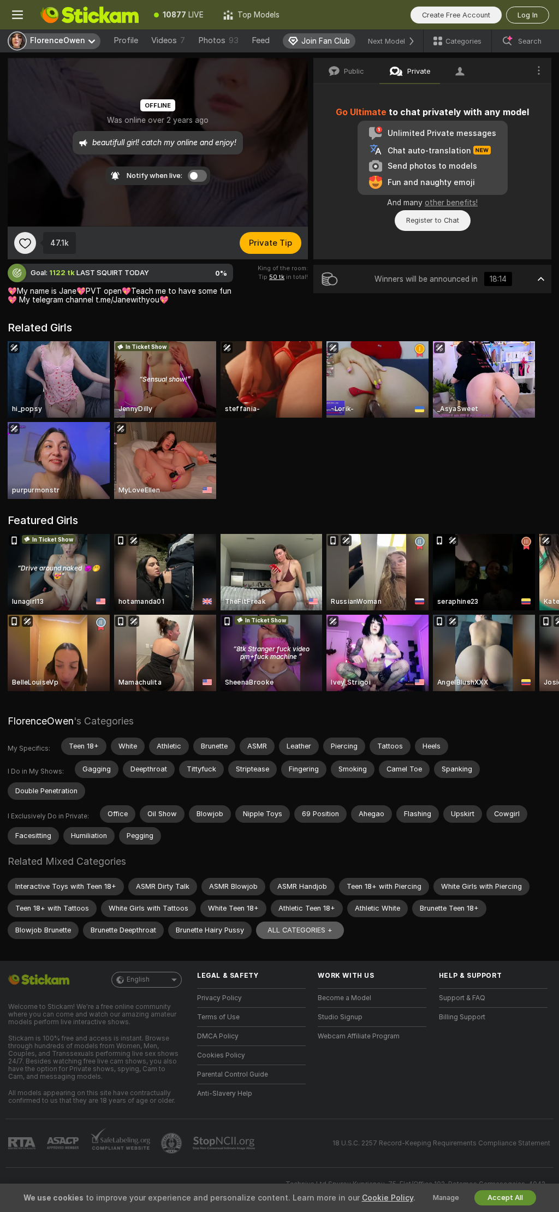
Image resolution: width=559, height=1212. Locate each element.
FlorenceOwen (41, 721)
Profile (126, 40)
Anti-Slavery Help (224, 1093)
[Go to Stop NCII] (225, 1143)
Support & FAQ (462, 998)
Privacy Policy (219, 998)
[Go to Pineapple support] (172, 1143)
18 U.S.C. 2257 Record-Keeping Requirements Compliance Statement (441, 1143)
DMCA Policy (218, 1036)
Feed (261, 40)
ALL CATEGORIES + (299, 930)
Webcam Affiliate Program (359, 1036)
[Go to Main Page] (89, 14)
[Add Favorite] (25, 243)
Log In (528, 15)
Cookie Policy (387, 1197)
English (138, 979)
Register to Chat (432, 220)
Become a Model (344, 998)
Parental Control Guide (232, 1074)
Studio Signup (340, 1017)
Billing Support (462, 1017)
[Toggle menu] (17, 14)
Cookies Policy (221, 1055)
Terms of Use (218, 1017)
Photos (218, 40)
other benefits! (451, 202)
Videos (168, 40)
